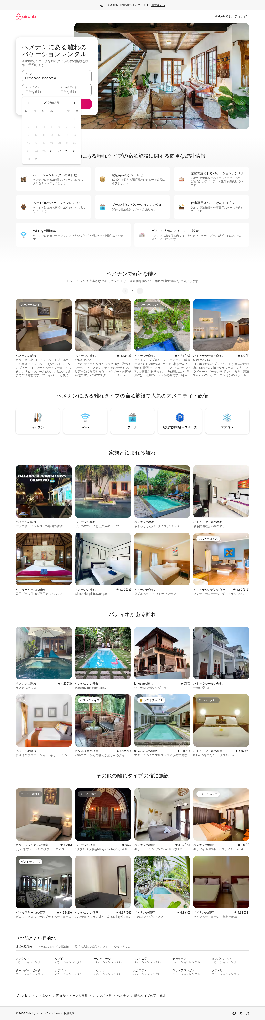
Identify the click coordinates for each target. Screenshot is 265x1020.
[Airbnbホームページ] (26, 16)
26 (51, 151)
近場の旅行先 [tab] (24, 946)
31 (36, 159)
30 (28, 159)
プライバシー (51, 1013)
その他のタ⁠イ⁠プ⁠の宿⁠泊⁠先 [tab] (53, 946)
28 (66, 151)
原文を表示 (158, 5)
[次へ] (140, 291)
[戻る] (125, 291)
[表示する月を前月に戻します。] (29, 103)
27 (59, 151)
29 (74, 151)
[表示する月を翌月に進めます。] (74, 103)
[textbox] (39, 91)
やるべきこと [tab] (122, 946)
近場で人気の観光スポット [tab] (91, 946)
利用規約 (69, 1013)
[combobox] (56, 78)
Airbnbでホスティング (231, 16)
